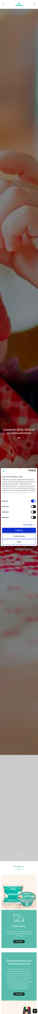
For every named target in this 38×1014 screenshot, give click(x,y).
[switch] (33, 506)
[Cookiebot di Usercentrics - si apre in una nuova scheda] (28, 470)
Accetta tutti (19, 530)
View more (19, 941)
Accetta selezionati (19, 536)
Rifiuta (19, 542)
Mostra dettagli (28, 524)
